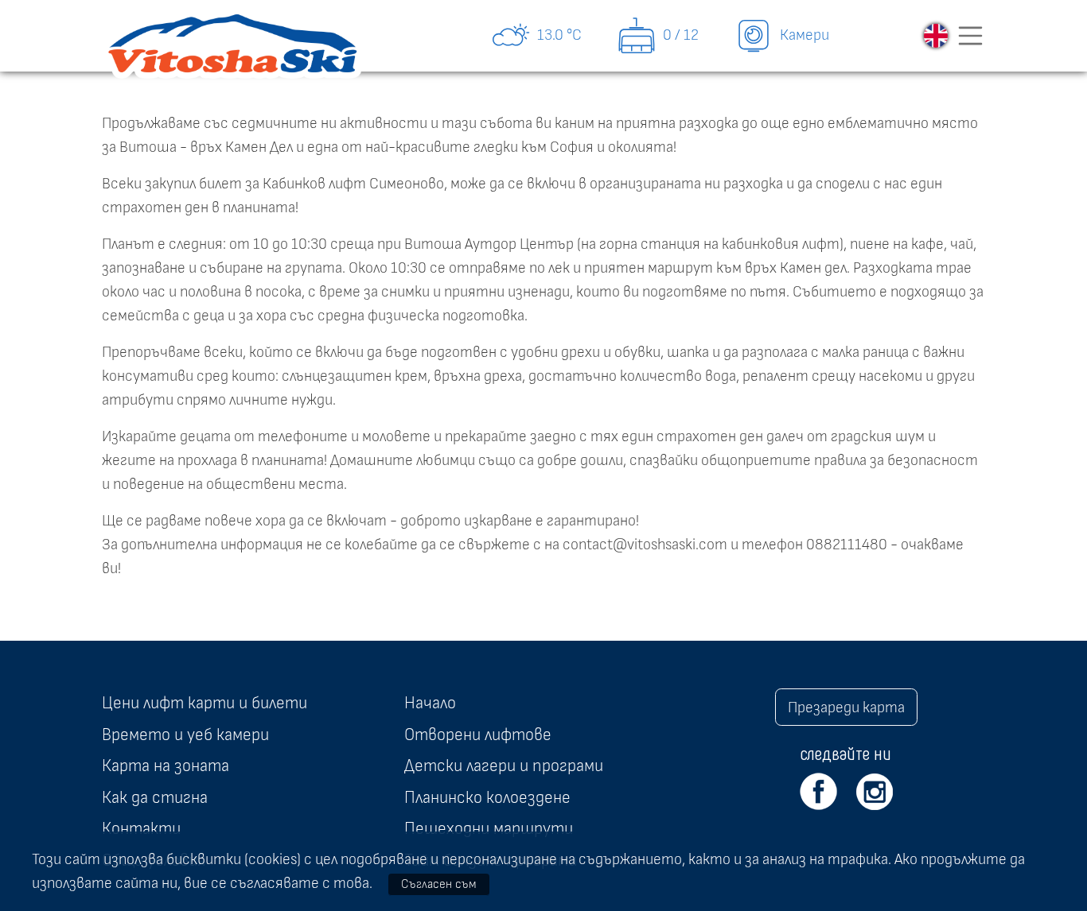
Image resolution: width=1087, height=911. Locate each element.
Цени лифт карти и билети (204, 702)
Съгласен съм (439, 884)
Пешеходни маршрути (488, 828)
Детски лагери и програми (503, 765)
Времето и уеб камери (185, 734)
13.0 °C (558, 35)
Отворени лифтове (477, 734)
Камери (803, 35)
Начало (430, 702)
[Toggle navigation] (971, 36)
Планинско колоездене (487, 797)
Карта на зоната (165, 765)
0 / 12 (679, 35)
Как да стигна (155, 797)
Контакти (141, 828)
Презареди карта (846, 707)
